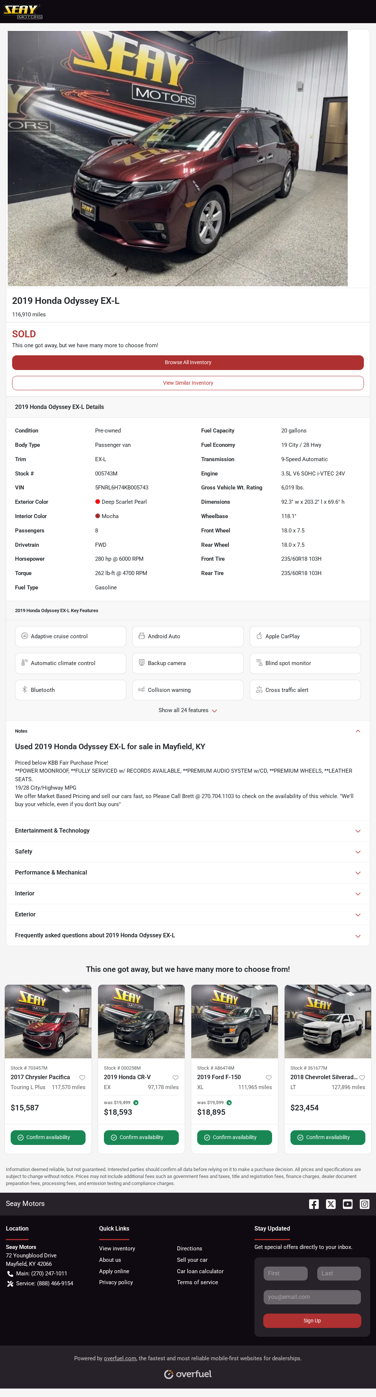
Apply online (114, 1271)
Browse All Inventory (188, 362)
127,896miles (348, 1087)
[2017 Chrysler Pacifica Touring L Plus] (48, 1021)
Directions (189, 1248)
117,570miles (69, 1087)
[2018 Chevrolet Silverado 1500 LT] (328, 1021)
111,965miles (255, 1087)
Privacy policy (116, 1282)
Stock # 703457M (29, 1068)
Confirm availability (48, 1137)
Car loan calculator (200, 1271)
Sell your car (192, 1260)
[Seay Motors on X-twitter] (327, 1203)
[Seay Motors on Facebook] (311, 1203)
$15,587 (25, 1107)
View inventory (117, 1248)
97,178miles (163, 1087)
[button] (339, 11)
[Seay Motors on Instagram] (361, 1203)
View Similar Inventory (188, 383)
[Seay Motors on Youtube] (344, 1203)
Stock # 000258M (122, 1068)
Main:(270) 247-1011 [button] (41, 1273)
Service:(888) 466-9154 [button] (44, 1283)
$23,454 (304, 1107)
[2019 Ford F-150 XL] (234, 1021)
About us (110, 1260)
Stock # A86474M (215, 1068)
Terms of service (197, 1282)
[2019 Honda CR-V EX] (141, 1021)
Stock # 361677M (308, 1068)
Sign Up (312, 1321)
